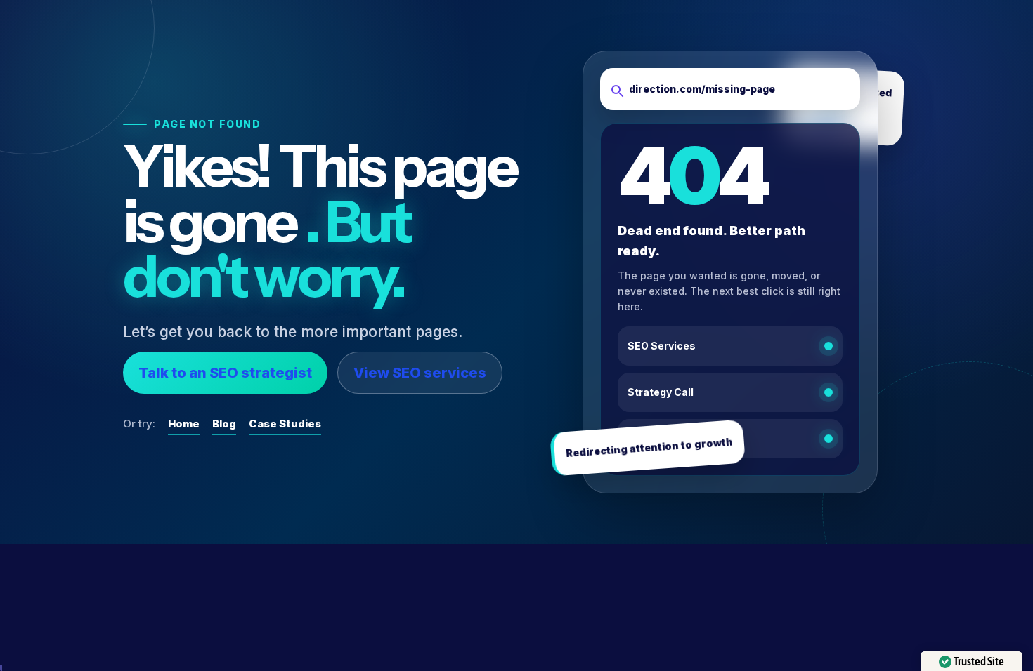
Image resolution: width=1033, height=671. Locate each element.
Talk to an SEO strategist (225, 372)
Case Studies (285, 423)
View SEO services (419, 372)
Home (184, 423)
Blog (224, 423)
